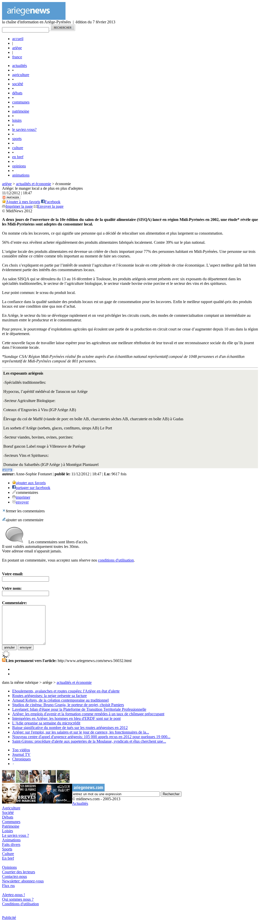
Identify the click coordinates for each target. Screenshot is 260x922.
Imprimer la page (19, 206)
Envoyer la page (50, 206)
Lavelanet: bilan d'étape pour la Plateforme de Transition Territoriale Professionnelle (79, 709)
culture (17, 148)
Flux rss (8, 885)
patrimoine (20, 111)
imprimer (23, 497)
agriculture (20, 75)
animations (20, 175)
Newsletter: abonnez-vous (23, 881)
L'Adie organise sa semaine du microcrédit (46, 723)
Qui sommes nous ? (18, 899)
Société (8, 812)
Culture (8, 853)
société (17, 84)
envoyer (22, 502)
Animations (11, 840)
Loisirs (7, 831)
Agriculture (11, 808)
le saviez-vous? (24, 129)
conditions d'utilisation (116, 560)
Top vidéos (21, 750)
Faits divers (11, 844)
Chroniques (21, 759)
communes (20, 102)
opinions (19, 166)
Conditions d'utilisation (20, 904)
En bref (8, 858)
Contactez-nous (14, 876)
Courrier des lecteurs (18, 872)
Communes (11, 822)
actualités (19, 65)
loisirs (17, 120)
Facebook (52, 202)
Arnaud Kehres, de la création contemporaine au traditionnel (60, 700)
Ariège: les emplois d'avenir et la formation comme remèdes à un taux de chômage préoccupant (88, 714)
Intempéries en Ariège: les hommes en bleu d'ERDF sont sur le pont (66, 718)
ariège (17, 48)
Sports (7, 849)
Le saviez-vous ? (15, 835)
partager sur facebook (33, 487)
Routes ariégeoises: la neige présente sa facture (49, 695)
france (17, 57)
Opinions (9, 867)
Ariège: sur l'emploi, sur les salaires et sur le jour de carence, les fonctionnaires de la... (80, 732)
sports (17, 138)
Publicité (9, 917)
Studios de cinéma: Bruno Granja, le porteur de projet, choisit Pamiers (68, 705)
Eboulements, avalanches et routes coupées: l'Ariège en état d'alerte (66, 691)
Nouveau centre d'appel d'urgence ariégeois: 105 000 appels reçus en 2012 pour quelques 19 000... (91, 737)
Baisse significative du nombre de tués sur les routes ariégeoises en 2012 (70, 727)
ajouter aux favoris (31, 483)
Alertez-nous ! (13, 895)
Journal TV (21, 754)
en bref (17, 157)
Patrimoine (10, 826)
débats (17, 93)
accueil (17, 39)
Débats (7, 817)
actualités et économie (33, 184)
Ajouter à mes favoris (23, 202)
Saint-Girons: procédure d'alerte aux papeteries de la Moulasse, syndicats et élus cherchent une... (89, 741)
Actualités (80, 803)
